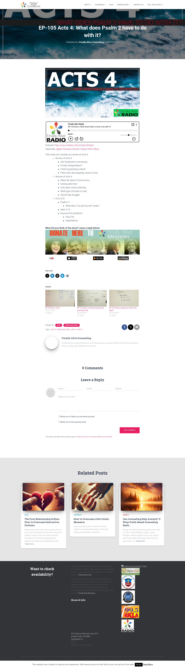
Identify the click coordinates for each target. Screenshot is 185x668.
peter (73, 329)
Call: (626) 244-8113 (154, 5)
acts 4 (53, 329)
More (96, 149)
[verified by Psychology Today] (134, 566)
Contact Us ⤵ (138, 5)
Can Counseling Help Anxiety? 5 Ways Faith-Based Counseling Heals (141, 522)
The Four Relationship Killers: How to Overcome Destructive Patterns (42, 522)
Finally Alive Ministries (86, 593)
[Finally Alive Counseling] (31, 4)
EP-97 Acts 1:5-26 (52, 308)
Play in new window (64, 145)
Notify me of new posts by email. (73, 422)
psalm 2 (79, 329)
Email (76, 149)
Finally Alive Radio (71, 325)
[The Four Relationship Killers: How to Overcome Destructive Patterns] (43, 497)
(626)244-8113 (77, 639)
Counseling (99, 5)
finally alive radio (63, 329)
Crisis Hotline (122, 5)
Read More (148, 664)
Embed (90, 145)
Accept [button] (138, 664)
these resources (85, 575)
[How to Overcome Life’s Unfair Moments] (92, 497)
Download (80, 145)
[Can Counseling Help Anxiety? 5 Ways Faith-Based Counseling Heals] (141, 497)
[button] (90, 5)
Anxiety (126, 515)
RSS (90, 149)
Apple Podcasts (64, 149)
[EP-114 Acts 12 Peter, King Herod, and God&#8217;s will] (92, 298)
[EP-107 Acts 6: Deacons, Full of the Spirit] (124, 298)
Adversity (78, 515)
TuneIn (83, 149)
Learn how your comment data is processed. (94, 437)
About (87, 5)
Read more (29, 544)
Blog (111, 5)
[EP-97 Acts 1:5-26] (60, 298)
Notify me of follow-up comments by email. (77, 417)
